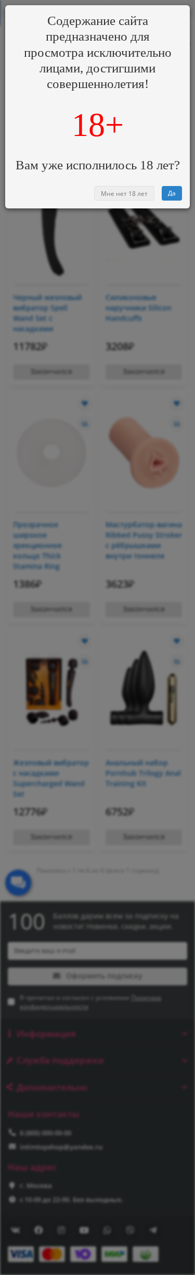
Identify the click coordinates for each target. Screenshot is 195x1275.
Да (172, 193)
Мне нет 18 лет (124, 193)
